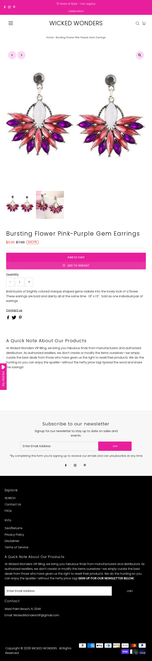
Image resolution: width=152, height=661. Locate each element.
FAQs (8, 511)
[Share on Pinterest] (20, 318)
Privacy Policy (14, 535)
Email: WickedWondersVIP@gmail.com (32, 615)
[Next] (21, 55)
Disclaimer (12, 541)
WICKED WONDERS (76, 23)
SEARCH (10, 498)
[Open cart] (144, 23)
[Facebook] (4, 7)
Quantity (12, 274)
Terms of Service (16, 547)
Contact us (14, 310)
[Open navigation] (22, 23)
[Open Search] (137, 23)
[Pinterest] (14, 7)
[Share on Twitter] (14, 318)
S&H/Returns (13, 528)
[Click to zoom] (140, 55)
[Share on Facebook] (8, 318)
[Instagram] (9, 7)
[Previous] (12, 55)
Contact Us (13, 504)
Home (50, 37)
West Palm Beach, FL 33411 (23, 609)
